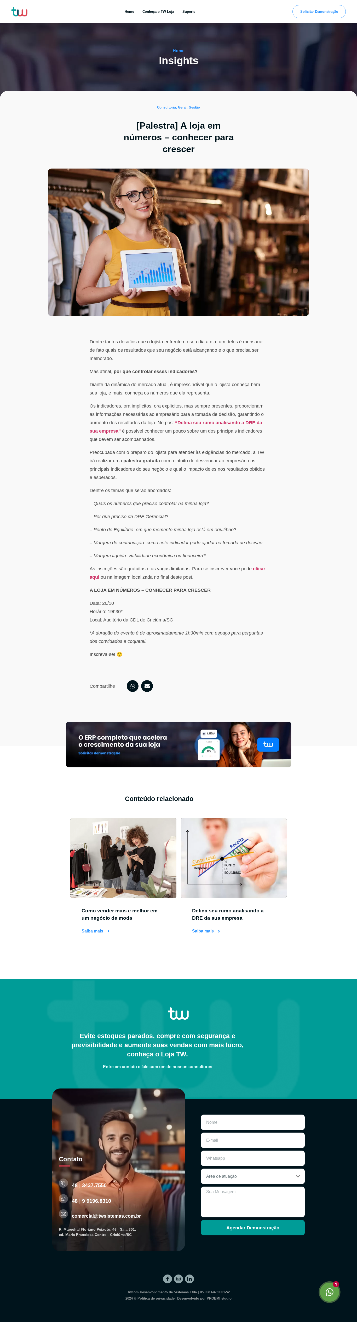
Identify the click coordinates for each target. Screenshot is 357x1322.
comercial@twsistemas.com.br (106, 1216)
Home (129, 12)
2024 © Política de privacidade (150, 1298)
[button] (178, 107)
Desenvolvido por (204, 1298)
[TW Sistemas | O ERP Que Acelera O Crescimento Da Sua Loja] (167, 1279)
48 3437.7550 (89, 1185)
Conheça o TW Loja (158, 12)
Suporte (188, 12)
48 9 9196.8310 (91, 1201)
